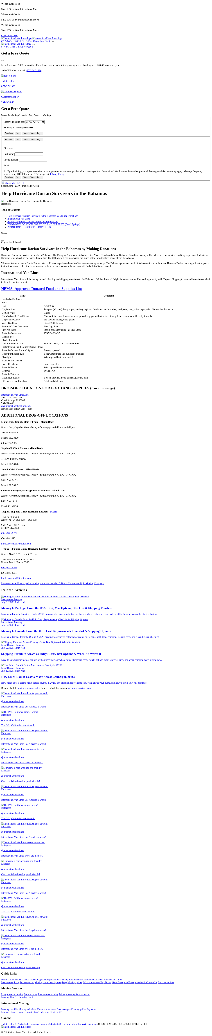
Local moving (31, 994)
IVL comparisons (91, 982)
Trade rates (43, 1012)
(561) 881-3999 (9, 533)
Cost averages (63, 1009)
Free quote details (137, 982)
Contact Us (151, 982)
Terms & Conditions (88, 1024)
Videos (33, 979)
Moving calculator (28, 1009)
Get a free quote (120, 982)
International (7, 982)
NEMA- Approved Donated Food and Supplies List (41, 289)
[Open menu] (53, 41)
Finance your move (46, 1009)
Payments (91, 1009)
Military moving (67, 994)
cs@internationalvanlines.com (16, 406)
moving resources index (29, 688)
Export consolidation (28, 1012)
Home (4, 979)
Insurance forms (9, 1012)
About (11, 979)
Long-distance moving (12, 994)
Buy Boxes (105, 982)
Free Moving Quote (24, 997)
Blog (64, 982)
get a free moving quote (80, 688)
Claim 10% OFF (9, 35)
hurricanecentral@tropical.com (16, 543)
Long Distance (21, 982)
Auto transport (82, 994)
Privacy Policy (57, 174)
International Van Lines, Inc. (15, 394)
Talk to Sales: (15, 1024)
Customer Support (46, 1024)
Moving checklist (9, 1009)
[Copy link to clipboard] (2, 240)
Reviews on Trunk (113, 979)
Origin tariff (55, 1012)
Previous (9, 133)
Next (18, 133)
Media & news (22, 979)
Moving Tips (7, 997)
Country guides (78, 1009)
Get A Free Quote (24, 46)
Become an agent (95, 979)
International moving (48, 994)
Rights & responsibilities (49, 979)
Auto (31, 982)
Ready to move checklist (74, 979)
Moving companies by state (48, 982)
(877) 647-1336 (33, 70)
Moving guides (75, 982)
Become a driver (166, 982)
